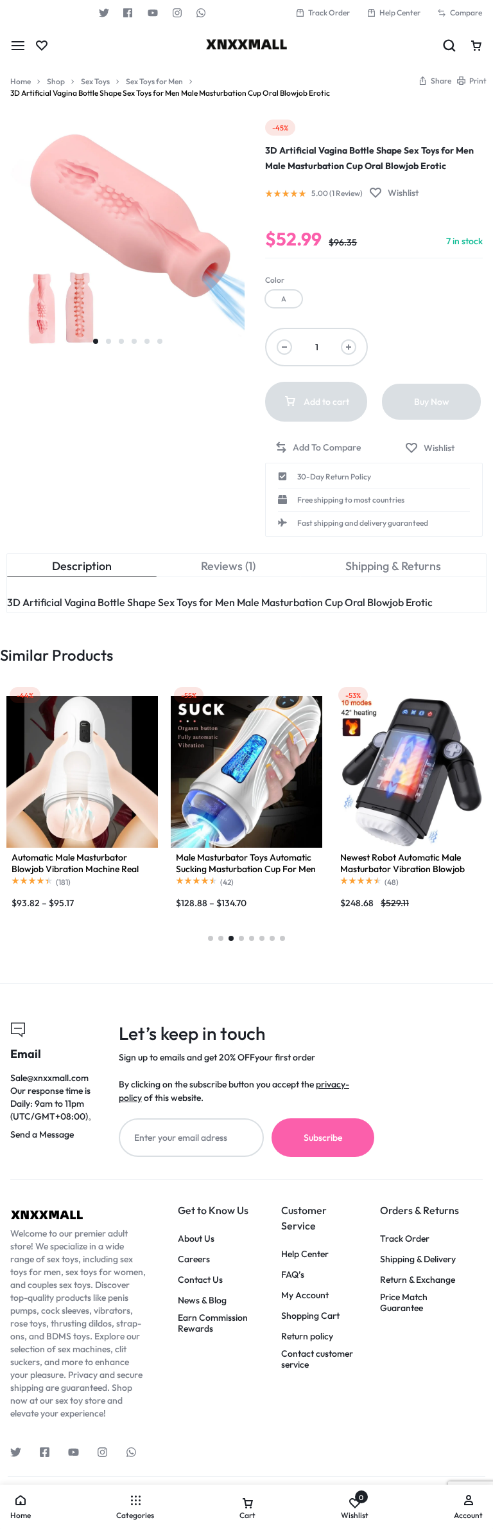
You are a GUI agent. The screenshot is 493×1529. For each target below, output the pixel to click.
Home (20, 81)
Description (82, 566)
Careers (194, 1259)
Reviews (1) (228, 566)
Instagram (177, 13)
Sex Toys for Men (154, 81)
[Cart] (476, 45)
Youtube (153, 13)
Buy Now (431, 401)
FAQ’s (292, 1274)
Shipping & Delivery (418, 1259)
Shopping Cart (310, 1315)
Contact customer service (317, 1359)
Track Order (329, 12)
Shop (56, 81)
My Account (305, 1295)
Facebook (128, 13)
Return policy (307, 1336)
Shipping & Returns (393, 566)
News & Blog (202, 1300)
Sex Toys (95, 81)
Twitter (104, 13)
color (274, 280)
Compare (466, 12)
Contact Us (200, 1279)
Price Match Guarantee (404, 1303)
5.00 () (337, 193)
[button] (283, 298)
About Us (196, 1238)
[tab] (82, 565)
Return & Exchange (417, 1279)
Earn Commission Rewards (213, 1323)
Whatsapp (201, 13)
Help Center (399, 12)
